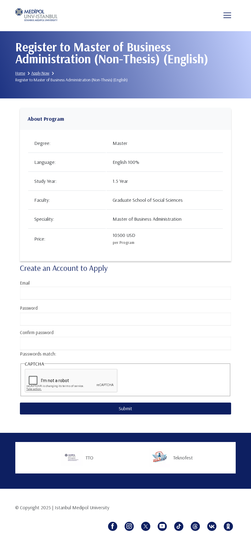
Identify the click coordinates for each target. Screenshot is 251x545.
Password (29, 308)
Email (25, 283)
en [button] (207, 16)
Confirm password (37, 332)
